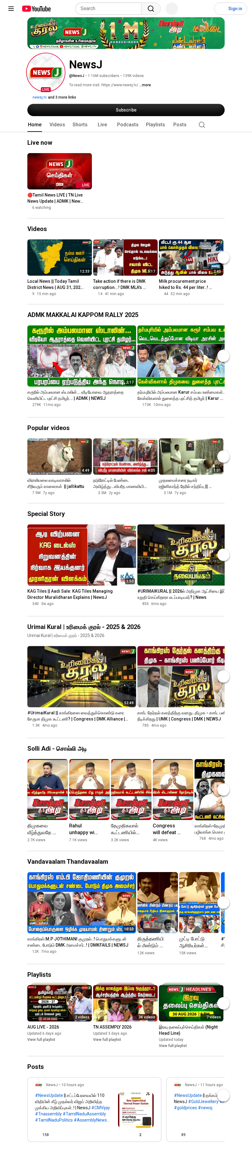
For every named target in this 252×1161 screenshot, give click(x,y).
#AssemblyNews (90, 1120)
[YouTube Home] (36, 8)
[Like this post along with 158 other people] (37, 1135)
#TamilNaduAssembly (84, 1113)
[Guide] (11, 8)
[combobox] (110, 8)
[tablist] (126, 124)
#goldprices (185, 1107)
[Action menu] (151, 1135)
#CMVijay (100, 1107)
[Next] (223, 257)
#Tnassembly (48, 1113)
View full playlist (41, 1039)
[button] (45, 72)
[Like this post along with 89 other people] (176, 1135)
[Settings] (205, 8)
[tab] (34, 124)
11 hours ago (211, 1085)
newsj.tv (39, 97)
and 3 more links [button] (62, 97)
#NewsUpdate (49, 1095)
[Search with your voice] (172, 8)
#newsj (205, 1107)
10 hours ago (72, 1085)
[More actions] (89, 196)
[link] (94, 1111)
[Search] (151, 8)
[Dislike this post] (56, 1135)
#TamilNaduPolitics (54, 1120)
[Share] (120, 1135)
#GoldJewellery (203, 1101)
